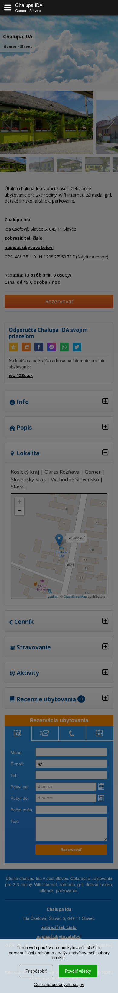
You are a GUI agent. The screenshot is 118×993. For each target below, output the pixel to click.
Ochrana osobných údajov (59, 984)
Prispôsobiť (36, 971)
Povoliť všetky (78, 971)
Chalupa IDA (29, 5)
